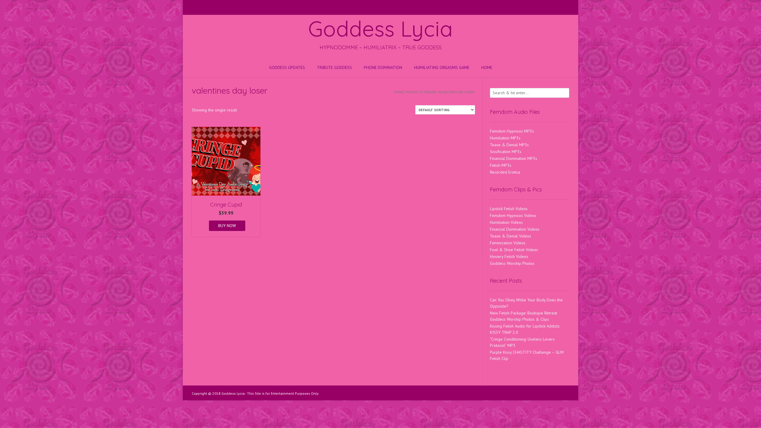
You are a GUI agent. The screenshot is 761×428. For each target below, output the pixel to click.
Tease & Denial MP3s (509, 144)
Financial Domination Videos (515, 229)
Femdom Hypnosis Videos (513, 215)
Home (486, 67)
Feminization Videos (508, 243)
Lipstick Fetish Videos (509, 208)
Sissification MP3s (505, 151)
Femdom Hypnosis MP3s (512, 131)
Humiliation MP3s (505, 138)
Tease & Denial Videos (510, 236)
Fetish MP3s (500, 165)
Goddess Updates (287, 67)
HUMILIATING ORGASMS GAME (441, 67)
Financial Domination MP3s (513, 158)
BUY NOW (227, 225)
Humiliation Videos (506, 222)
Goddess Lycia (380, 28)
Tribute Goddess (334, 67)
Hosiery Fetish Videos (509, 256)
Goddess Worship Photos (512, 263)
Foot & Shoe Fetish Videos (514, 249)
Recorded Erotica (505, 172)
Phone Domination (383, 67)
